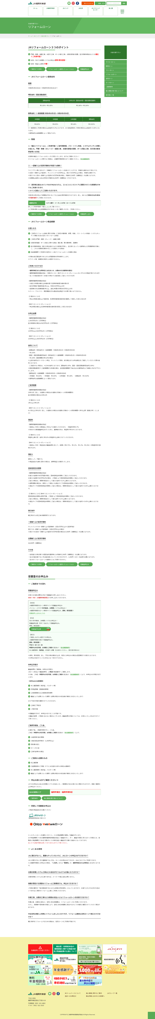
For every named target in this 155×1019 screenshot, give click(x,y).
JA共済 (80, 8)
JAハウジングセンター (95, 9)
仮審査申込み (84, 69)
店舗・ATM (101, 3)
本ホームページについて (73, 993)
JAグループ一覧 (112, 993)
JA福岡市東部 (50, 8)
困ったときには (88, 3)
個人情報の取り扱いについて (53, 798)
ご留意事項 (33, 798)
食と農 (111, 8)
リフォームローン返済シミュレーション (61, 69)
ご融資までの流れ (36, 69)
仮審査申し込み (85, 214)
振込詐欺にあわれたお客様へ (95, 996)
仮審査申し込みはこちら (37, 613)
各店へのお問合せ (70, 996)
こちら (47, 207)
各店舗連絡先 (85, 159)
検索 (124, 3)
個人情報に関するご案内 (94, 993)
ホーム (35, 8)
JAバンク (65, 8)
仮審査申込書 (36, 629)
